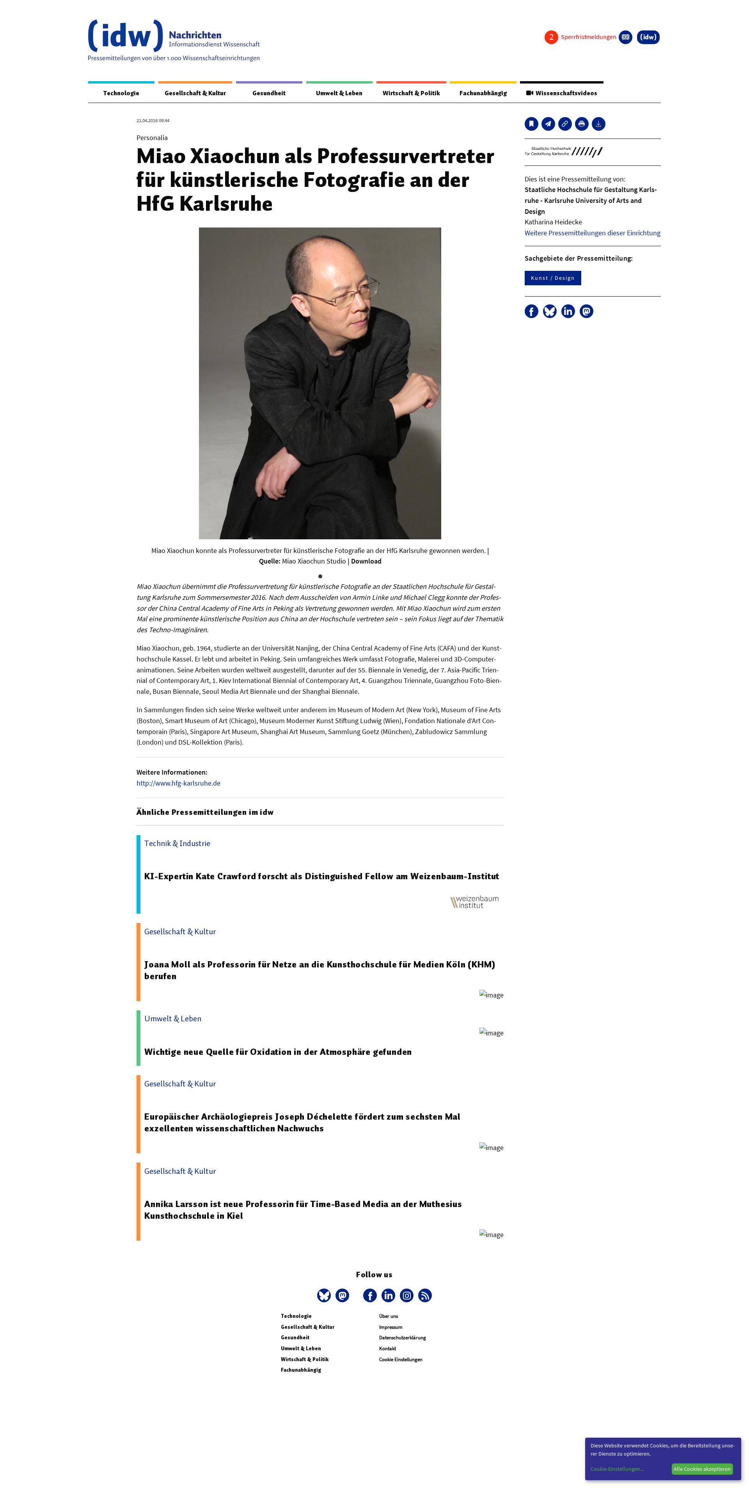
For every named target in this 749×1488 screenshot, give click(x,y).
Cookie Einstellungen (400, 1359)
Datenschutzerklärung (402, 1337)
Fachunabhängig (483, 93)
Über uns (388, 1316)
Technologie (121, 93)
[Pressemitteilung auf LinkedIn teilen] (568, 311)
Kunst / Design (553, 277)
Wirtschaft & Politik (411, 93)
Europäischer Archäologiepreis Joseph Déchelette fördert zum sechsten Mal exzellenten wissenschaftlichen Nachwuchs (302, 1122)
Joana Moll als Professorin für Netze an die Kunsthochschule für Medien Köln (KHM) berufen (319, 970)
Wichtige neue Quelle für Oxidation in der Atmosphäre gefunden (278, 1051)
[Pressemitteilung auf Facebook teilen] (531, 311)
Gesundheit (269, 93)
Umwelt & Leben (339, 93)
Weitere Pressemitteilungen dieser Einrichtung (592, 232)
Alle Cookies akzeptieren (702, 1468)
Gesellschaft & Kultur (195, 93)
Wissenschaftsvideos (565, 93)
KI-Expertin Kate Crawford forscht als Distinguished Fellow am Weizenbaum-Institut (321, 876)
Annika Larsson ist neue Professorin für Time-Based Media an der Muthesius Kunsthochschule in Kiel (303, 1209)
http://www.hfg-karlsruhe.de (178, 783)
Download (366, 560)
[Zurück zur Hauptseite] (648, 37)
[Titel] (531, 124)
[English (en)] (625, 37)
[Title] (565, 124)
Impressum (391, 1327)
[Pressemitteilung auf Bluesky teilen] (550, 311)
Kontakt (387, 1348)
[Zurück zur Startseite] (174, 41)
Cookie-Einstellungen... (617, 1468)
